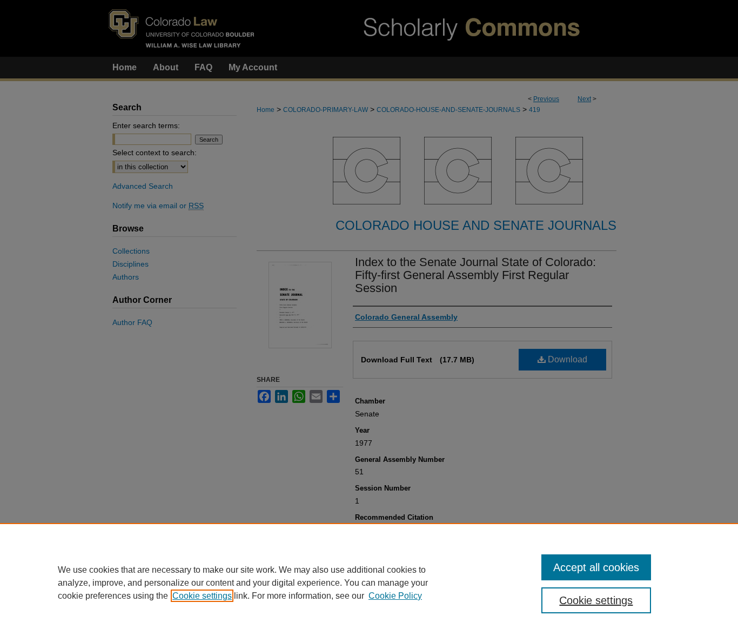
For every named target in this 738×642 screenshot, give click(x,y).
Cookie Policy (395, 595)
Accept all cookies (596, 567)
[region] (369, 582)
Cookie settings (202, 595)
